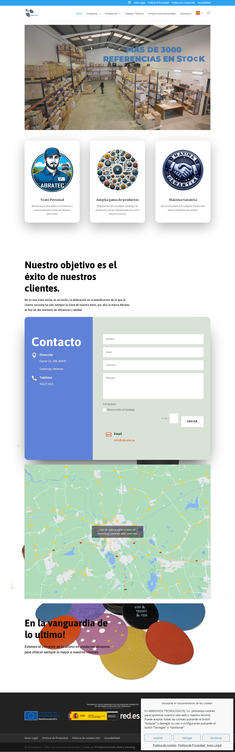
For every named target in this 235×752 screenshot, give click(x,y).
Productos (111, 13)
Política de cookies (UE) (183, 3)
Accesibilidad (204, 3)
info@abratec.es (124, 440)
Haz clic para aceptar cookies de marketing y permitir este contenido (117, 531)
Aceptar (158, 738)
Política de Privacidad (191, 745)
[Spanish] (200, 16)
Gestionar (216, 738)
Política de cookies (165, 745)
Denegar (187, 738)
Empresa (92, 13)
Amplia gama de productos (117, 200)
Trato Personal (52, 200)
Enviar (192, 421)
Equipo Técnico (134, 13)
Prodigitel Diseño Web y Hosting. (115, 747)
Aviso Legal (214, 745)
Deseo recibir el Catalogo (121, 409)
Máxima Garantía (183, 200)
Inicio (79, 13)
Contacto (185, 13)
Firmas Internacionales (162, 13)
